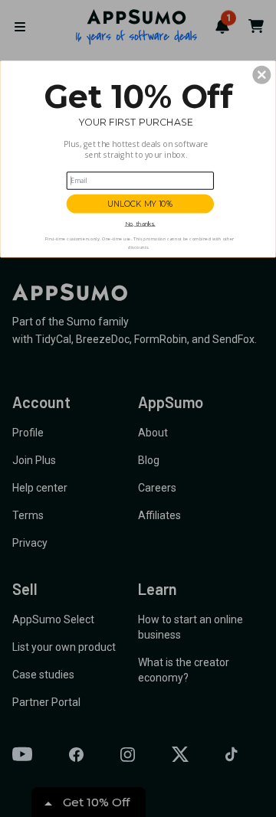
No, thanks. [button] (140, 224)
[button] (261, 75)
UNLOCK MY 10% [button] (140, 203)
